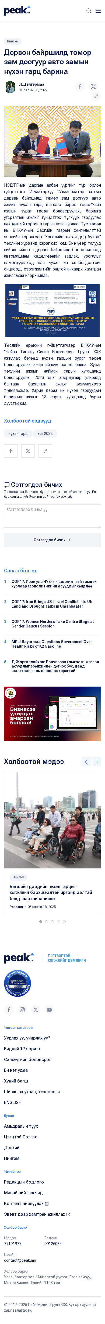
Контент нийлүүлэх (24, 1203)
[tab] (40, 921)
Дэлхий (11, 1147)
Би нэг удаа (16, 1070)
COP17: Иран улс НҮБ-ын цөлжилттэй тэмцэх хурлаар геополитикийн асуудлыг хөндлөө (54, 583)
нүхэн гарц (18, 433)
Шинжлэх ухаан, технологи (32, 1091)
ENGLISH (13, 1102)
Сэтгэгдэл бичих (50, 540)
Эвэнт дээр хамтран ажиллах (35, 1214)
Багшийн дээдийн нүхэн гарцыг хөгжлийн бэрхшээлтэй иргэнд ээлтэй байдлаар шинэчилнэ (51, 892)
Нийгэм (13, 41)
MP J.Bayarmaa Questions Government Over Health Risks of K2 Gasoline (52, 644)
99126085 (53, 1244)
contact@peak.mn (20, 1260)
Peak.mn (17, 907)
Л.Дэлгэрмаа (31, 84)
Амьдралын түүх (21, 1126)
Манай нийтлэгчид (23, 1192)
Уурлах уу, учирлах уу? (27, 1038)
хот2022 (44, 433)
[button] (89, 10)
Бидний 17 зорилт (22, 1048)
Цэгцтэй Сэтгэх (20, 1136)
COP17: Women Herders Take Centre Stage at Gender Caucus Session (53, 623)
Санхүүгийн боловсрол (27, 1059)
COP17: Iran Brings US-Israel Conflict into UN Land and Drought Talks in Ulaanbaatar (52, 604)
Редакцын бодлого (24, 1182)
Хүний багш (16, 1081)
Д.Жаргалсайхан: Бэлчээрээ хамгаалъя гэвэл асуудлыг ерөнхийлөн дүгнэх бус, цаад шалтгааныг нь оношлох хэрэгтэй (55, 666)
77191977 (12, 1244)
